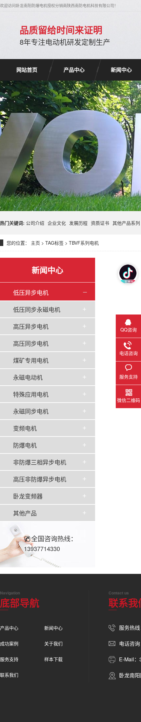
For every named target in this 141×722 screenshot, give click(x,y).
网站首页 (26, 69)
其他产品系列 (126, 223)
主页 (35, 242)
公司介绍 (35, 223)
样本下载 (53, 659)
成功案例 (9, 643)
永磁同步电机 (31, 411)
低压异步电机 (31, 292)
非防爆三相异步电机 (39, 462)
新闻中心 (53, 627)
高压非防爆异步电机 (39, 479)
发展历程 (78, 223)
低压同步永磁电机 (36, 309)
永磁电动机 (28, 377)
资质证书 (100, 223)
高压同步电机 (31, 343)
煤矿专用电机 (31, 360)
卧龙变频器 (28, 496)
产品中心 (74, 69)
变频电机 (25, 428)
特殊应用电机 (31, 394)
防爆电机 (25, 445)
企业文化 (57, 223)
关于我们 (53, 643)
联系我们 (9, 674)
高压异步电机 (31, 326)
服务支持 (9, 659)
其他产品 (25, 513)
